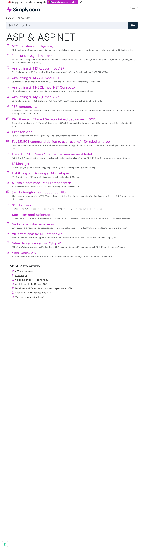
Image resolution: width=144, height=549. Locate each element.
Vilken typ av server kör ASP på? (36, 243)
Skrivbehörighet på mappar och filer (39, 192)
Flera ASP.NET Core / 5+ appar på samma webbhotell (52, 154)
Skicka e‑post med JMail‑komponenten (41, 183)
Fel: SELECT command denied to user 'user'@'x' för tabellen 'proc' (61, 141)
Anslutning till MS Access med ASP (38, 68)
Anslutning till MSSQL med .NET (35, 78)
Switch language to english (64, 2)
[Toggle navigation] (134, 9)
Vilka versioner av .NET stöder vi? (37, 234)
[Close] (81, 2)
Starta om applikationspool (32, 215)
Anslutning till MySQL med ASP (35, 97)
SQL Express (21, 205)
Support (10, 17)
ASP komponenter (25, 106)
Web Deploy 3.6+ (25, 253)
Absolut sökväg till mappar (31, 56)
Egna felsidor (22, 132)
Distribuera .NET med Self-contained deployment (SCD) (54, 119)
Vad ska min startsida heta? (33, 224)
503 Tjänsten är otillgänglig (32, 46)
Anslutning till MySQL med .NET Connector (44, 87)
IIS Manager (20, 164)
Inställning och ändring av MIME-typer (40, 173)
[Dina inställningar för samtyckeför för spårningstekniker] (5, 544)
